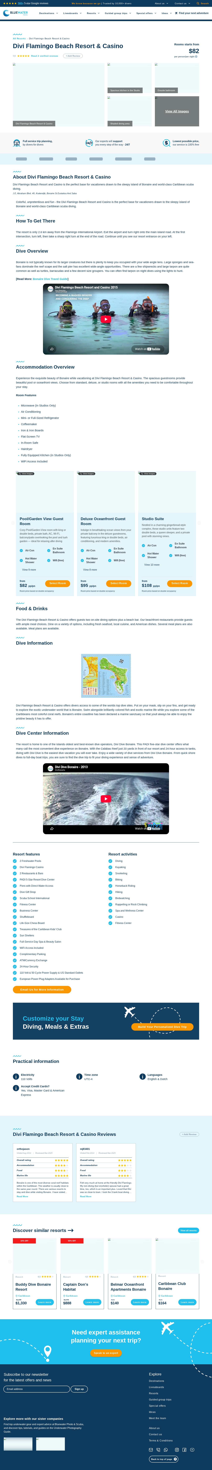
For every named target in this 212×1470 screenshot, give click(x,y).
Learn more (44, 1302)
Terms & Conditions (161, 1440)
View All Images (177, 111)
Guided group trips (116, 13)
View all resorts (188, 1230)
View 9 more (29, 569)
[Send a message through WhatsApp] (166, 1450)
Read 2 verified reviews (44, 56)
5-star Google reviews (33, 3)
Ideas (165, 13)
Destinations (46, 13)
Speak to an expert (106, 1353)
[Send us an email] (151, 1450)
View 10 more (152, 564)
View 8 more (90, 569)
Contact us (181, 3)
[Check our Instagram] (177, 1450)
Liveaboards (70, 13)
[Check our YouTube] (192, 1449)
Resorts (91, 13)
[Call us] (158, 1450)
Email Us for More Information (42, 989)
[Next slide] (199, 523)
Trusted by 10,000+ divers (101, 3)
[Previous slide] (13, 523)
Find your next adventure (194, 13)
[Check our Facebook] (184, 1450)
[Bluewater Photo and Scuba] (18, 1444)
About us (160, 3)
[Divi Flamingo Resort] (106, 676)
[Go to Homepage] (15, 13)
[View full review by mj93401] (106, 1172)
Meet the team (157, 1418)
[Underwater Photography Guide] (50, 1444)
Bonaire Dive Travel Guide (50, 279)
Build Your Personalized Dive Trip (162, 1026)
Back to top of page (161, 1459)
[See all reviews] (10, 3)
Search (205, 3)
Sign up (79, 1389)
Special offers (144, 13)
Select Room (58, 583)
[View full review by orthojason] (42, 1172)
